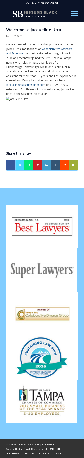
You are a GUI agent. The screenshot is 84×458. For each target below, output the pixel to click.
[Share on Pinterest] (37, 165)
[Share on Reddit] (64, 165)
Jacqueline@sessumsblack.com (25, 85)
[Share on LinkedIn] (46, 165)
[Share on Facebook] (10, 165)
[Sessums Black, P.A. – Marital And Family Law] (34, 14)
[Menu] (72, 14)
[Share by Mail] (73, 165)
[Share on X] (20, 165)
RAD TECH (54, 449)
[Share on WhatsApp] (28, 165)
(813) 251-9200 (47, 3)
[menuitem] (72, 14)
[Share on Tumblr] (55, 165)
